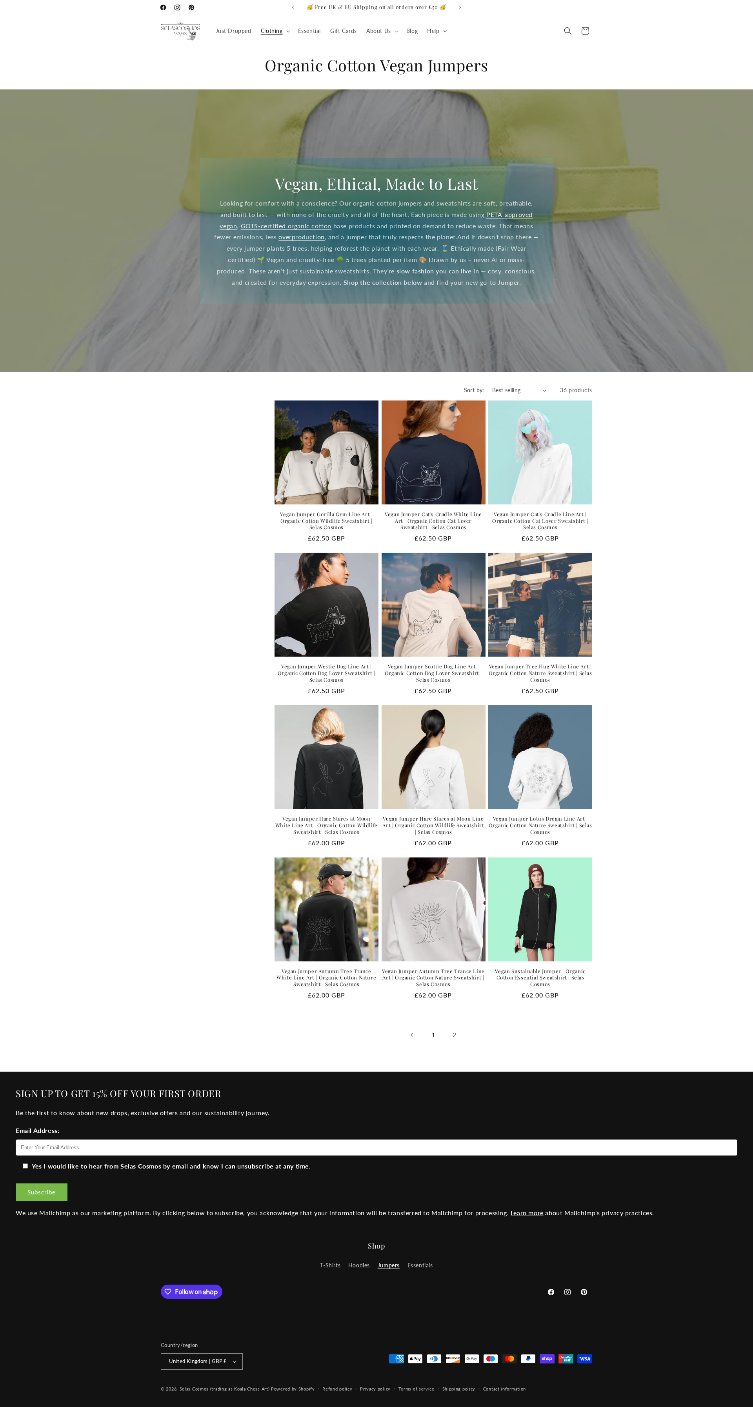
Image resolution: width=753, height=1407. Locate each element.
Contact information (504, 1388)
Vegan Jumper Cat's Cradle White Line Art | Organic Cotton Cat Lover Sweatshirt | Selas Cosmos (433, 521)
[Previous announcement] (293, 7)
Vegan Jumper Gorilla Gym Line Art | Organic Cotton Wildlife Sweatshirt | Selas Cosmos (326, 521)
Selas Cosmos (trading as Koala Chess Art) (225, 1388)
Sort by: (474, 390)
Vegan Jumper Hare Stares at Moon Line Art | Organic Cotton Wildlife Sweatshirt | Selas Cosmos (433, 825)
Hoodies (359, 1265)
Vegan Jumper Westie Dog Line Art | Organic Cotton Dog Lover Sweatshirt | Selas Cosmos (326, 673)
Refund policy (337, 1388)
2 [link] (455, 1034)
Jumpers (389, 1265)
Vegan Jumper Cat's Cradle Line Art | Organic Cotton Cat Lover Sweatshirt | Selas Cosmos (540, 521)
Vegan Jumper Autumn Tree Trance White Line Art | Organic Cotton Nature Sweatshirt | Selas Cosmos (326, 978)
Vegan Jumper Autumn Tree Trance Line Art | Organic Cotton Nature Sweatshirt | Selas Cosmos (433, 978)
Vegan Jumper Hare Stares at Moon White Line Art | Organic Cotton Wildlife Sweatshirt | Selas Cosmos (326, 825)
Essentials (420, 1265)
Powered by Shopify (293, 1388)
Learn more (527, 1212)
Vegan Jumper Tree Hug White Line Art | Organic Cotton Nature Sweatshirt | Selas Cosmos (540, 673)
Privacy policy (375, 1388)
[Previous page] (412, 1034)
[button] (274, 31)
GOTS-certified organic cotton (286, 225)
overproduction (301, 236)
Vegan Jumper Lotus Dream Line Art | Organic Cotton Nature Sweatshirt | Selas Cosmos (540, 825)
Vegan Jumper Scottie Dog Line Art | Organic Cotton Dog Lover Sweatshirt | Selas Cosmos (433, 673)
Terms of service (416, 1388)
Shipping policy (459, 1388)
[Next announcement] (460, 7)
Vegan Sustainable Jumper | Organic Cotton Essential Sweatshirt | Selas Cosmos (540, 978)
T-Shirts (330, 1265)
